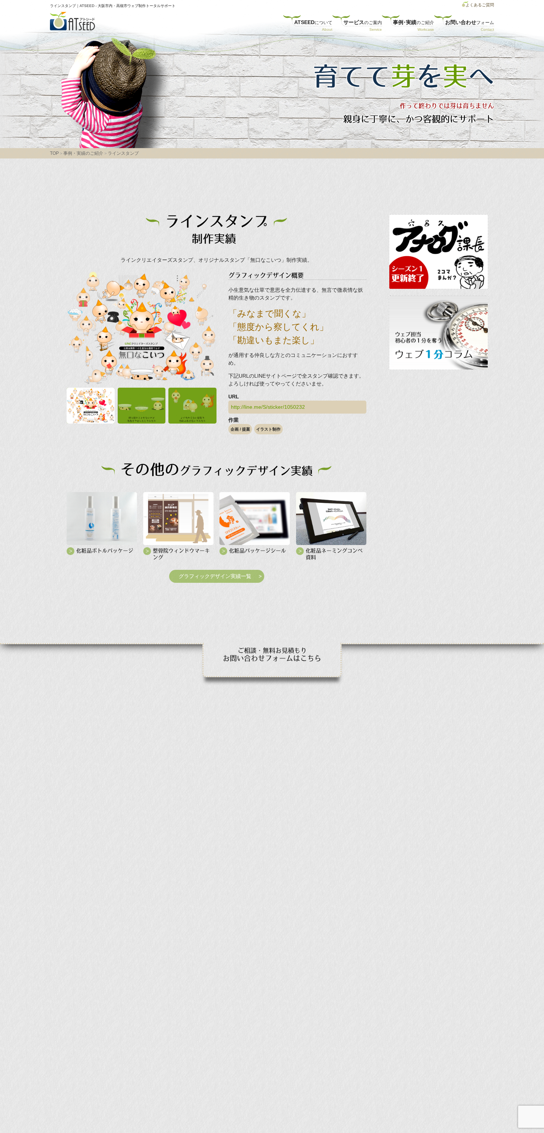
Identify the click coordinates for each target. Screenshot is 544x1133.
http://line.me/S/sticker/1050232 (268, 407)
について (313, 22)
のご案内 (362, 22)
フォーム (469, 22)
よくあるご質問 (480, 5)
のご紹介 (413, 22)
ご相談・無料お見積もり (272, 654)
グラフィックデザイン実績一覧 (215, 576)
